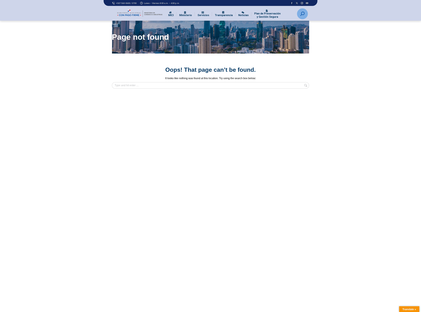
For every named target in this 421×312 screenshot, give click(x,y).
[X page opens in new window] (297, 3)
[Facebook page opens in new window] (292, 3)
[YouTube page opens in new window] (307, 3)
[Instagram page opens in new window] (302, 3)
